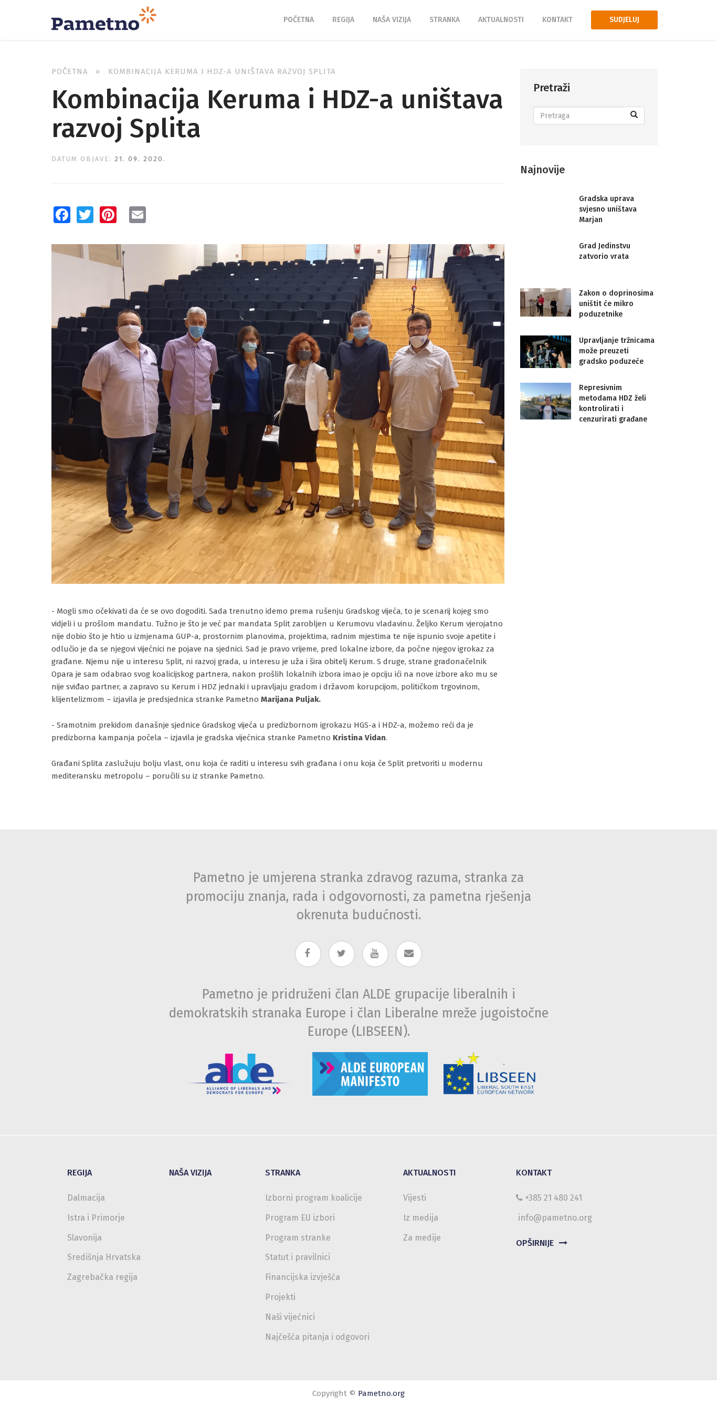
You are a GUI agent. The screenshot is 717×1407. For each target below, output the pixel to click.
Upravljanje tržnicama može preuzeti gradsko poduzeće (617, 351)
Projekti (280, 1297)
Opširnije (535, 1243)
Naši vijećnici (290, 1317)
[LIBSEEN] (490, 1070)
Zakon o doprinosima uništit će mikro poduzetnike (616, 304)
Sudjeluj (624, 19)
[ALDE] (238, 1070)
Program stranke (298, 1238)
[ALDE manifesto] (370, 1070)
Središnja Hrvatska (104, 1257)
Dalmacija (86, 1198)
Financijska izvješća (302, 1277)
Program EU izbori (300, 1218)
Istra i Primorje (96, 1218)
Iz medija (420, 1218)
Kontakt (557, 19)
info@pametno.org (555, 1218)
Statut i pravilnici (297, 1257)
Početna (298, 19)
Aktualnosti (501, 19)
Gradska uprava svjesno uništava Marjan (608, 209)
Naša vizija (392, 19)
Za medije (422, 1238)
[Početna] (107, 17)
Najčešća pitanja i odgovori (317, 1337)
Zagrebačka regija (102, 1277)
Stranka (444, 19)
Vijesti (414, 1198)
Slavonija (84, 1238)
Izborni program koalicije (313, 1198)
